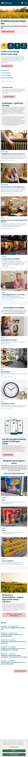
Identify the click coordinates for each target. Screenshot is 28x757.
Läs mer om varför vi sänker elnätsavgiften (14, 614)
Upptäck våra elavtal (8, 31)
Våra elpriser (5, 70)
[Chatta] (22, 3)
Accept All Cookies (14, 754)
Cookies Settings (9, 96)
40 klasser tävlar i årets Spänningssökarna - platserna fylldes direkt (13, 663)
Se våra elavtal (6, 73)
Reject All (14, 750)
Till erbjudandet (6, 66)
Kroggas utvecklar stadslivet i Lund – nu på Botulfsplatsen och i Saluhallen (13, 649)
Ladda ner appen (8, 455)
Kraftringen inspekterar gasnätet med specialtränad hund (11, 635)
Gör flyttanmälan (6, 75)
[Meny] (26, 3)
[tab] (4, 46)
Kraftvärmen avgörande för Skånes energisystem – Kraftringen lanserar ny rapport (14, 656)
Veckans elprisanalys (7, 78)
